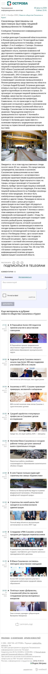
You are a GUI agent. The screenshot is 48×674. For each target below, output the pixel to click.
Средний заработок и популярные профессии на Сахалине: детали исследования (25, 416)
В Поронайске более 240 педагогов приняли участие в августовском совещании (25, 327)
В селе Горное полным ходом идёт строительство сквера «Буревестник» (26, 474)
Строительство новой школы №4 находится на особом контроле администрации (24, 505)
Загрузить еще (26, 624)
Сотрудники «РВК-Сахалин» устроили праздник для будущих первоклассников (27, 533)
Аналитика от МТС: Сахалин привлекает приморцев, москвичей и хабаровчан (27, 388)
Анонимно (9, 277)
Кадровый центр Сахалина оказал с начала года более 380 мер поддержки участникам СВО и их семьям (27, 362)
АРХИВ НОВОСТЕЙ (32, 638)
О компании (17, 638)
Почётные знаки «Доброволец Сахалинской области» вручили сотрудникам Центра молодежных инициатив (25, 595)
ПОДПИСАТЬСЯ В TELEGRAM (24, 265)
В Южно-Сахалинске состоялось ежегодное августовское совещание (26, 562)
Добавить (8, 304)
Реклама (5, 638)
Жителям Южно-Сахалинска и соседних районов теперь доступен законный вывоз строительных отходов (27, 443)
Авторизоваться (25, 277)
